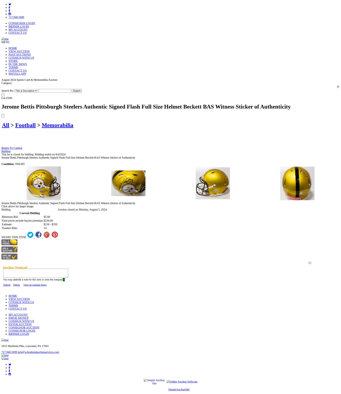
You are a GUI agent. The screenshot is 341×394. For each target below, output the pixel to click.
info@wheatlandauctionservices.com (38, 352)
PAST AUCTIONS (20, 54)
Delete (16, 285)
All (5, 125)
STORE (13, 60)
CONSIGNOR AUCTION (24, 327)
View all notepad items (35, 285)
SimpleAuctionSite (179, 389)
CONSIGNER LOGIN (22, 23)
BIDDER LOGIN (19, 26)
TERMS (13, 67)
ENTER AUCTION (20, 324)
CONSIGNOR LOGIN (22, 330)
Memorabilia (57, 125)
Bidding (5, 151)
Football (25, 125)
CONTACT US (18, 32)
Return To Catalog (11, 147)
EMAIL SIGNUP (19, 317)
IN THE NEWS (18, 64)
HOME (13, 48)
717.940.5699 (16, 17)
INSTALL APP (17, 73)
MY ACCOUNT (18, 29)
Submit (6, 285)
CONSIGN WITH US (21, 57)
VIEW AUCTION (19, 51)
